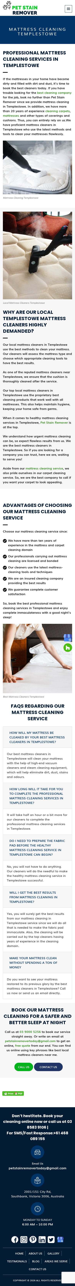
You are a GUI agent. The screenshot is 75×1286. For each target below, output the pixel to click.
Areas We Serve (56, 1261)
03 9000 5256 (30, 1031)
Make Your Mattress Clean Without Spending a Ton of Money (33, 962)
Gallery (53, 1253)
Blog (35, 1261)
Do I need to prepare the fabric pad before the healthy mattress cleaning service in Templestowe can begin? (37, 847)
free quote (22, 1045)
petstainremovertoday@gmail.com (30, 1040)
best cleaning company (54, 92)
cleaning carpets (57, 110)
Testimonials (17, 1261)
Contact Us (48, 1067)
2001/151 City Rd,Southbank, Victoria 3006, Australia (37, 1193)
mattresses (11, 115)
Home (19, 1253)
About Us (35, 1253)
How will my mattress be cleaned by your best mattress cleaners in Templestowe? (37, 737)
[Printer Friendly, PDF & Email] (13, 1093)
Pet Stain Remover (54, 422)
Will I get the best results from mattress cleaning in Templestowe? (33, 897)
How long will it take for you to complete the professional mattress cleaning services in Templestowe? (36, 796)
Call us (23, 1067)
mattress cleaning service (44, 468)
